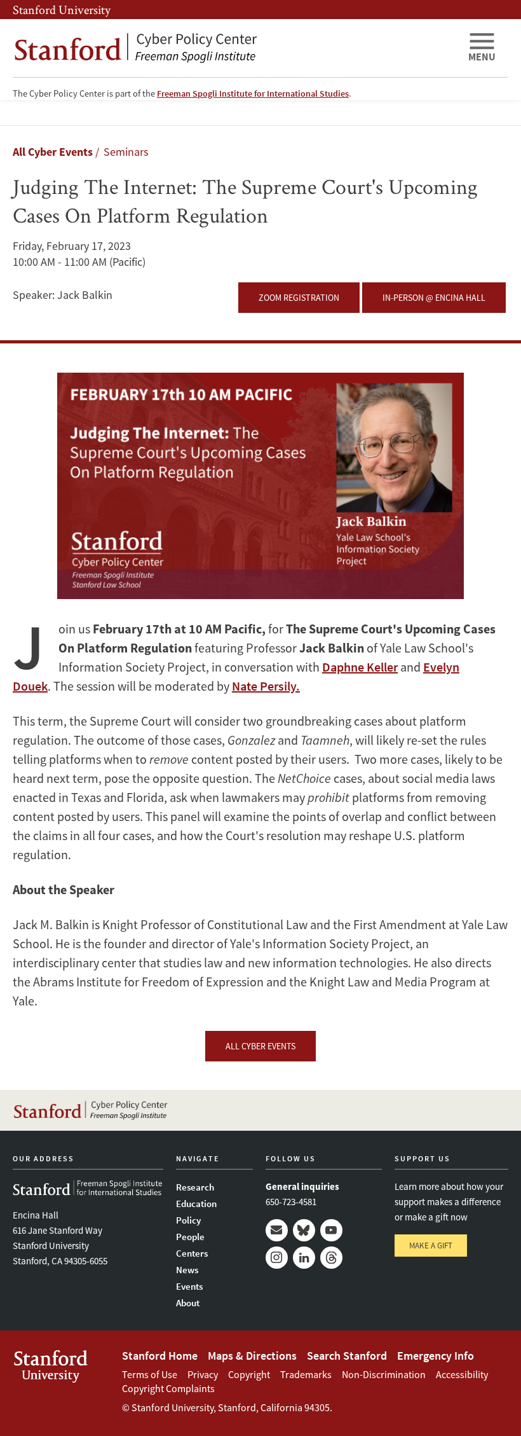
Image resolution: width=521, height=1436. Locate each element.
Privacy (202, 1374)
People (190, 1237)
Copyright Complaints (168, 1388)
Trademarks (306, 1374)
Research (195, 1187)
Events (189, 1286)
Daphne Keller (360, 667)
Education (196, 1204)
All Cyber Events (53, 151)
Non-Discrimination (384, 1374)
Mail (277, 1230)
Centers (192, 1253)
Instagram (277, 1257)
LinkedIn (304, 1257)
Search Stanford (347, 1355)
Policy (188, 1220)
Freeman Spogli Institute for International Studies (253, 93)
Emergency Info (435, 1355)
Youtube (331, 1230)
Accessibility (462, 1374)
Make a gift (430, 1245)
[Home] (235, 48)
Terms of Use (149, 1374)
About (188, 1303)
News (187, 1270)
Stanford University (62, 9)
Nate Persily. (266, 686)
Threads (331, 1257)
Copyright (249, 1374)
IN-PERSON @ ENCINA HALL (433, 297)
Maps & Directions (252, 1355)
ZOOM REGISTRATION (299, 297)
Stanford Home (160, 1355)
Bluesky (304, 1230)
